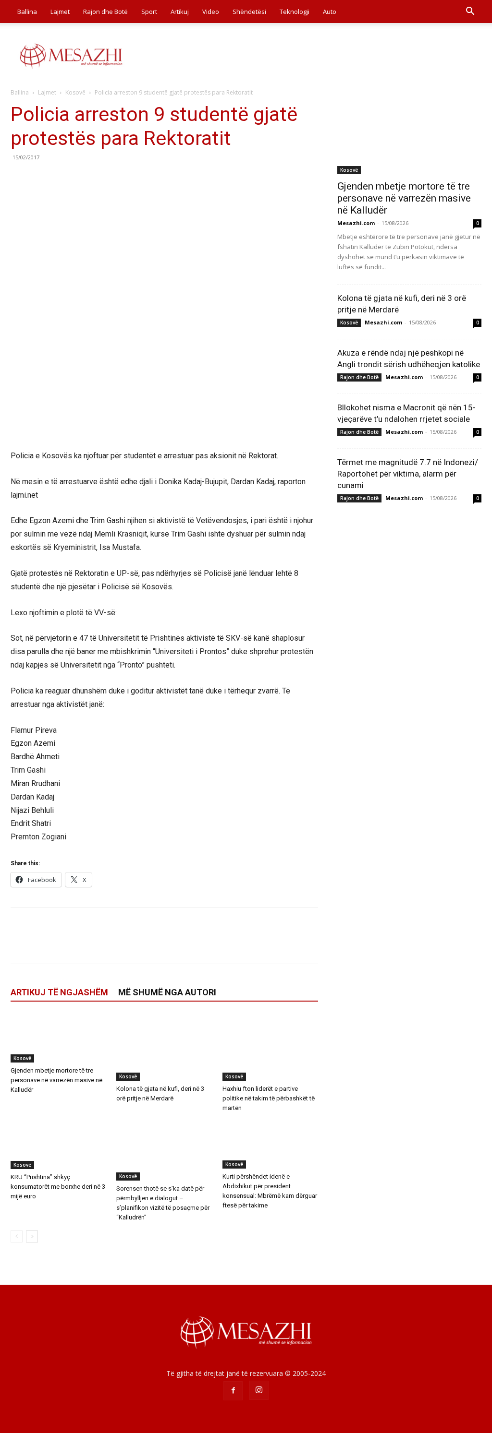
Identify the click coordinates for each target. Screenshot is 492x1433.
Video (210, 11)
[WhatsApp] (86, 179)
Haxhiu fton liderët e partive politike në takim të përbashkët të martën (268, 1098)
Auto (329, 11)
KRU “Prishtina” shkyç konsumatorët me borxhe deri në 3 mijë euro (58, 1186)
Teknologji (294, 11)
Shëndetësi (249, 11)
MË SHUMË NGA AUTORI (167, 992)
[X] (42, 179)
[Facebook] (20, 179)
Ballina (27, 11)
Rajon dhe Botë (105, 11)
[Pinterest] (64, 179)
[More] (109, 179)
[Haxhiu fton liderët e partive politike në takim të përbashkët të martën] (270, 1047)
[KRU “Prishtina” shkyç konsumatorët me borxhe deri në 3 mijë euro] (58, 1145)
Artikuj (180, 11)
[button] (469, 12)
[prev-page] (17, 1236)
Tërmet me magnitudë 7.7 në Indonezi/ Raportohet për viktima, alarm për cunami (407, 473)
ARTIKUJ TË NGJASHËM (59, 992)
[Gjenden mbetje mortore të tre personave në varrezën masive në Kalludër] (58, 1039)
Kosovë (75, 92)
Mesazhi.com (356, 223)
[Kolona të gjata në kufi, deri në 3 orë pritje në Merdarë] (164, 1047)
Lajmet (60, 11)
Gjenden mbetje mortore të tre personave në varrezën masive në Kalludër (56, 1080)
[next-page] (32, 1236)
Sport (149, 11)
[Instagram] (259, 1390)
